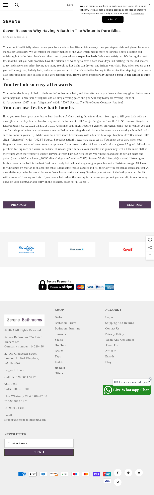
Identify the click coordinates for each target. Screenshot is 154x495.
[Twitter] (118, 482)
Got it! (112, 19)
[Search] (16, 5)
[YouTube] (139, 472)
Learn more (137, 13)
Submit (39, 452)
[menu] (5, 5)
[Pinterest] (128, 472)
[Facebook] (118, 472)
